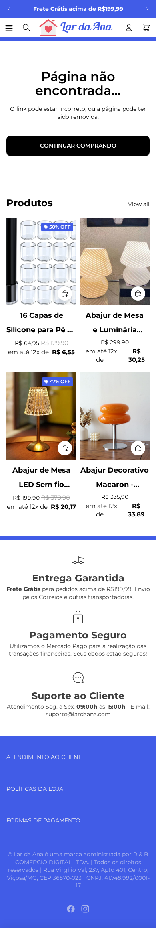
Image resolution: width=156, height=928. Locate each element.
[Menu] (10, 27)
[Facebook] (71, 909)
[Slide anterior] (9, 9)
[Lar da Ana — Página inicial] (77, 27)
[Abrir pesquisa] (26, 27)
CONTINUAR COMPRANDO (78, 145)
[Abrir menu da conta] (129, 27)
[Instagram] (85, 909)
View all (139, 204)
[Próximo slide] (147, 9)
